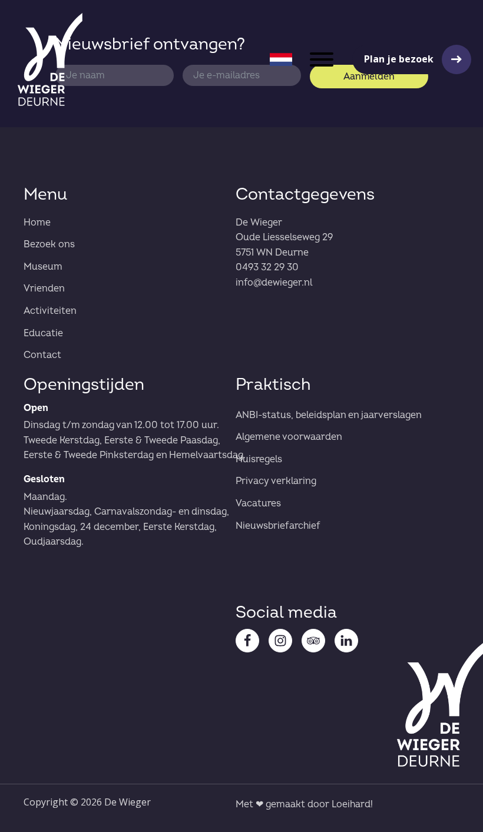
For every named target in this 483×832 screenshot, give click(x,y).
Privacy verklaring (276, 481)
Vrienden (44, 288)
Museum (43, 267)
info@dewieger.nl (274, 283)
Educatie (43, 333)
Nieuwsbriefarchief (278, 526)
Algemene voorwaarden (289, 437)
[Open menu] (321, 59)
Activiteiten (50, 311)
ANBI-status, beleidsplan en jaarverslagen (329, 415)
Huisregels (259, 459)
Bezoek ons (49, 244)
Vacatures (258, 503)
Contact (42, 355)
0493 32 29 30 (267, 267)
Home (37, 222)
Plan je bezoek (399, 58)
